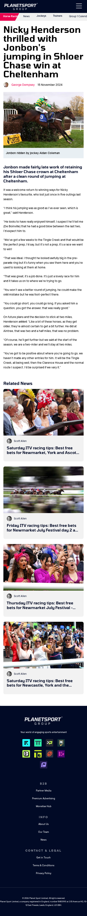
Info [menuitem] (43, 817)
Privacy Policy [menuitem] (43, 873)
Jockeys (41, 15)
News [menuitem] (43, 839)
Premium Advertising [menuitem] (43, 798)
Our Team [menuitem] (43, 832)
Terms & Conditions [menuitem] (43, 865)
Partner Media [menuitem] (43, 790)
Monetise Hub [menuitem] (43, 806)
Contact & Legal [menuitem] (43, 850)
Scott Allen (20, 441)
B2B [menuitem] (43, 783)
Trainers (57, 15)
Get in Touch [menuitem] (43, 857)
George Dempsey (23, 84)
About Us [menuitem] (43, 824)
